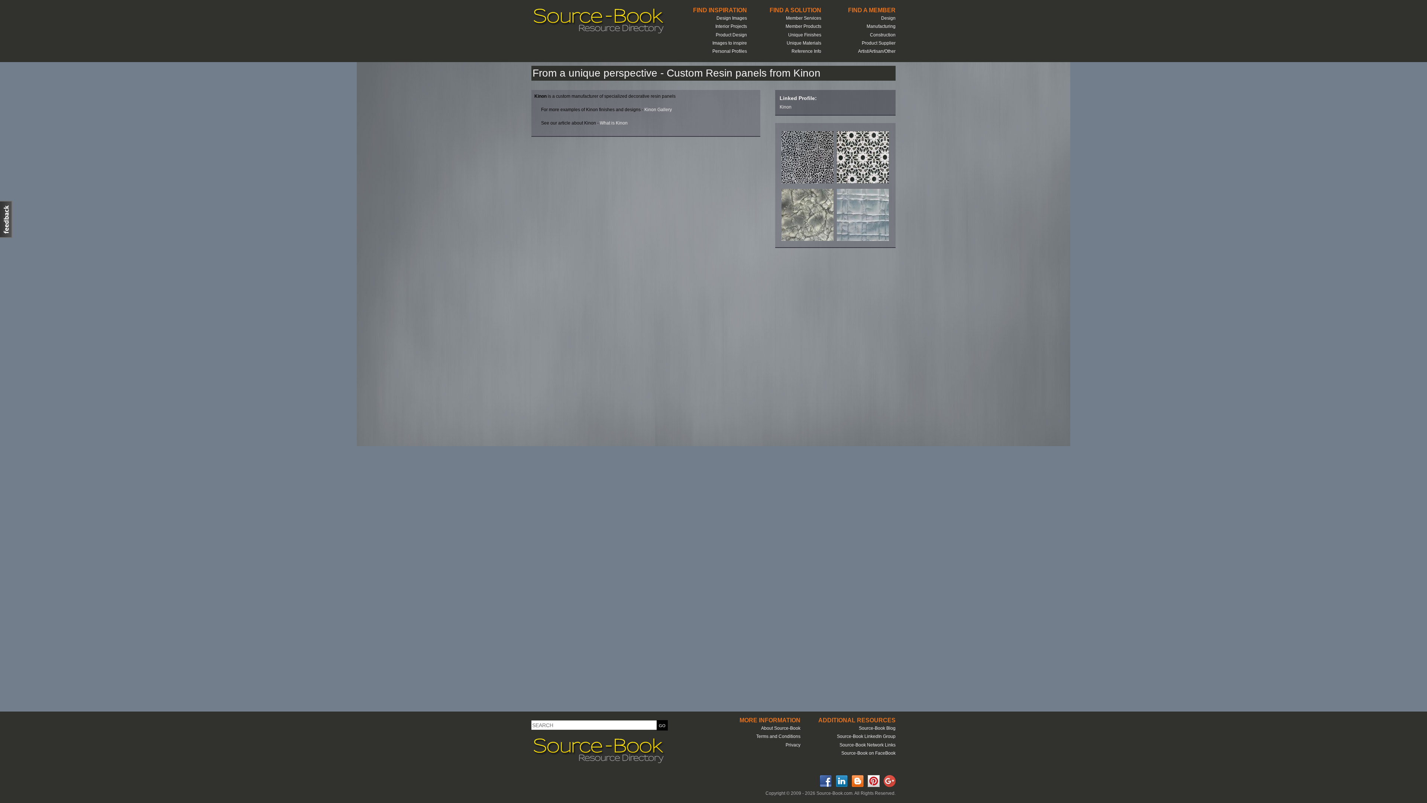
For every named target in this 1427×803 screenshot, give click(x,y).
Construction (883, 35)
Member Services (803, 18)
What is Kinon (614, 123)
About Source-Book (780, 728)
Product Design (731, 35)
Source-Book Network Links (867, 745)
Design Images (731, 18)
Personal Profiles (729, 51)
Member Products (803, 26)
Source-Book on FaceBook (868, 753)
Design (888, 18)
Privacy (793, 745)
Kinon (786, 107)
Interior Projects (731, 26)
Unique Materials (804, 43)
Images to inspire (729, 43)
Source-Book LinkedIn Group (866, 736)
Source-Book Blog (877, 728)
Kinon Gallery (658, 109)
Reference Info (806, 51)
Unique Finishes (804, 35)
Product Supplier (879, 43)
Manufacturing (881, 26)
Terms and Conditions (778, 736)
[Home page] (598, 32)
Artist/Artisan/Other (877, 51)
